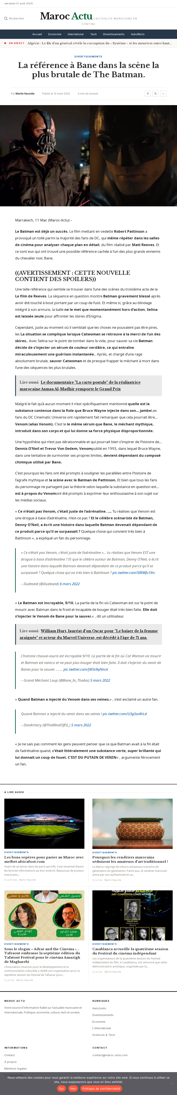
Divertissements (114, 34)
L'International (101, 1028)
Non (73, 1088)
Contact (9, 1055)
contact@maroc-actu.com (110, 1055)
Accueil (37, 34)
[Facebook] (148, 94)
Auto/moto (99, 1008)
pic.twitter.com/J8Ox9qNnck (85, 669)
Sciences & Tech (103, 1035)
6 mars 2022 (70, 583)
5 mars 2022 (100, 680)
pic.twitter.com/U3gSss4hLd (125, 713)
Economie (54, 34)
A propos (10, 1061)
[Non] (171, 1083)
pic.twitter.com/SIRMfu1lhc (133, 572)
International (76, 34)
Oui (61, 1088)
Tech (93, 34)
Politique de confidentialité (101, 1088)
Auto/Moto (138, 34)
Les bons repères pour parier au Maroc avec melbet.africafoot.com (44, 859)
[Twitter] (155, 94)
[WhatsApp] (163, 94)
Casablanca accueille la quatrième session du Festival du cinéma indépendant (130, 951)
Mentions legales (15, 1068)
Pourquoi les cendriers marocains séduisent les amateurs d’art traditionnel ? (130, 859)
